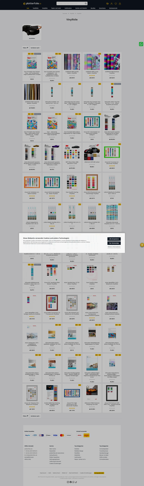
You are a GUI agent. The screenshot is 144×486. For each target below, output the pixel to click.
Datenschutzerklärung (46, 243)
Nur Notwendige (114, 243)
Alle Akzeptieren (114, 239)
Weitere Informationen (114, 247)
